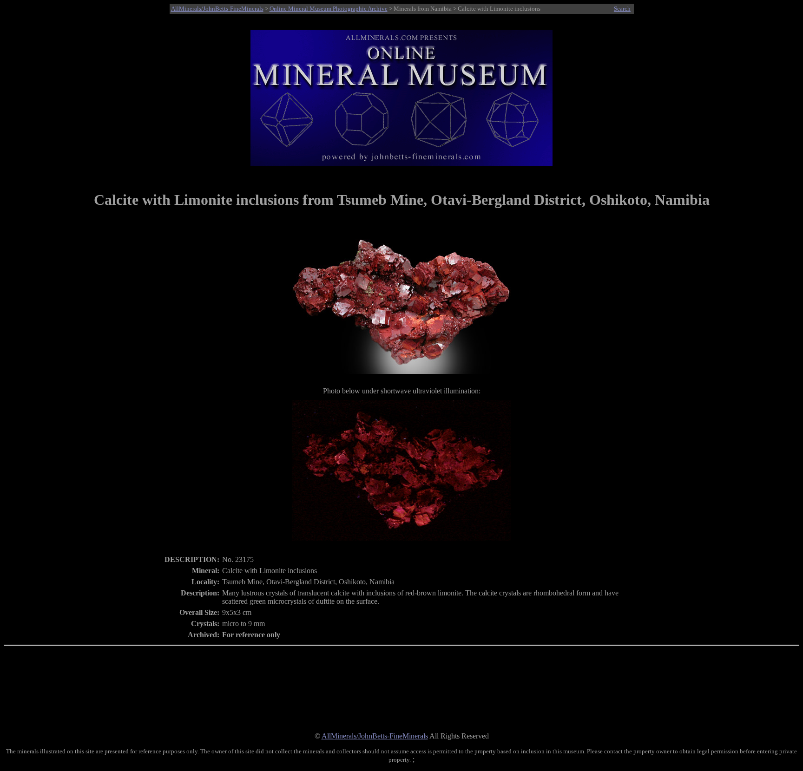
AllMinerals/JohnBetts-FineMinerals (217, 8)
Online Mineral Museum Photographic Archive (329, 8)
